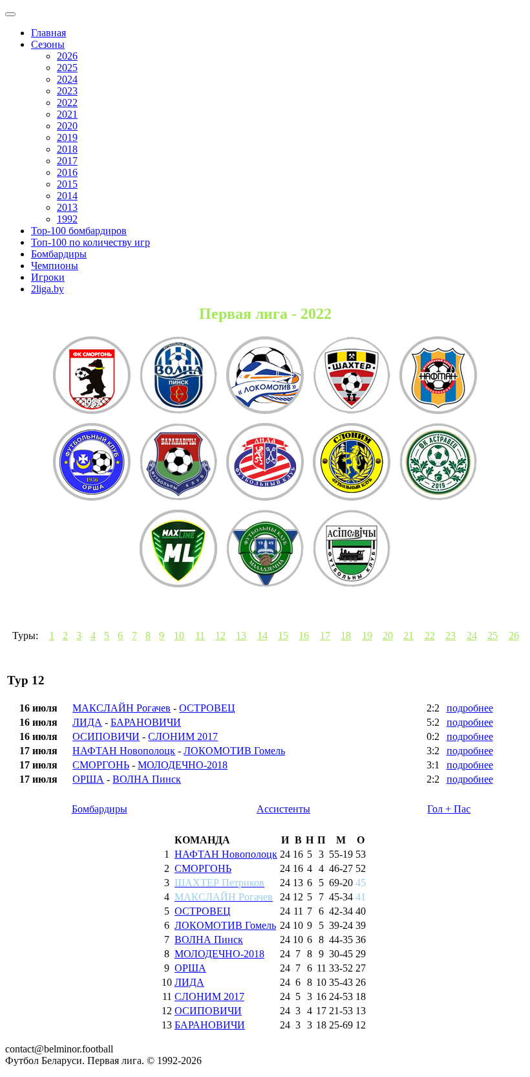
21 (408, 635)
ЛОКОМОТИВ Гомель (234, 750)
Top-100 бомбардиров (79, 230)
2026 (67, 55)
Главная (48, 32)
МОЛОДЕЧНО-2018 (183, 764)
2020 (67, 125)
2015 (67, 184)
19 (367, 635)
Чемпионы (54, 265)
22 (430, 635)
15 (283, 635)
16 (304, 635)
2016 (67, 172)
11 (200, 635)
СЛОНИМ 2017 (183, 736)
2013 (67, 207)
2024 (67, 79)
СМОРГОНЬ (100, 764)
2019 (67, 137)
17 (325, 635)
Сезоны (48, 44)
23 (450, 635)
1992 (67, 218)
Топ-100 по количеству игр (90, 242)
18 (346, 635)
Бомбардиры (59, 253)
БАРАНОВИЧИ (146, 722)
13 (241, 635)
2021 (67, 114)
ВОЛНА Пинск (146, 779)
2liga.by (47, 288)
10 (179, 635)
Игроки (48, 277)
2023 (67, 90)
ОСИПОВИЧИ (106, 736)
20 (388, 635)
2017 (67, 160)
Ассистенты (283, 808)
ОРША (88, 779)
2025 (67, 67)
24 (472, 635)
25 (492, 635)
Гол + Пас (449, 808)
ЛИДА (87, 722)
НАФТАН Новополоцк (123, 750)
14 (262, 635)
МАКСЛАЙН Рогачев (121, 707)
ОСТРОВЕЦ (207, 707)
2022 (67, 102)
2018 (67, 149)
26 (514, 635)
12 (220, 635)
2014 (67, 195)
